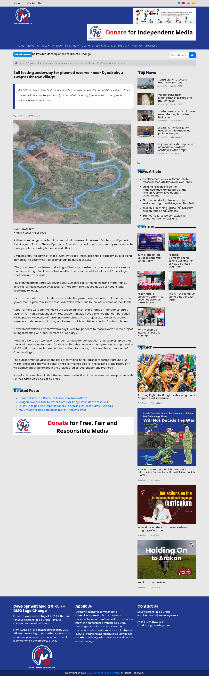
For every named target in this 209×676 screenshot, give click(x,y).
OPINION (57, 46)
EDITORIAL (102, 46)
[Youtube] (183, 3)
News (31, 63)
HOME (20, 46)
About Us (18, 3)
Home (20, 63)
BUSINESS (151, 46)
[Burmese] (193, 3)
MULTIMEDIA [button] (119, 46)
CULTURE (87, 46)
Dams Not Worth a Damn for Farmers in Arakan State (53, 398)
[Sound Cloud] (188, 3)
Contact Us (34, 3)
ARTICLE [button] (42, 46)
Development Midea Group (103, 673)
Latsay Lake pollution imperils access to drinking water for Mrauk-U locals (66, 406)
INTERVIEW (72, 46)
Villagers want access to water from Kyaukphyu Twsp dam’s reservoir (63, 402)
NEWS (30, 46)
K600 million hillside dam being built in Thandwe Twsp (53, 410)
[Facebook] (179, 3)
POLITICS (137, 46)
